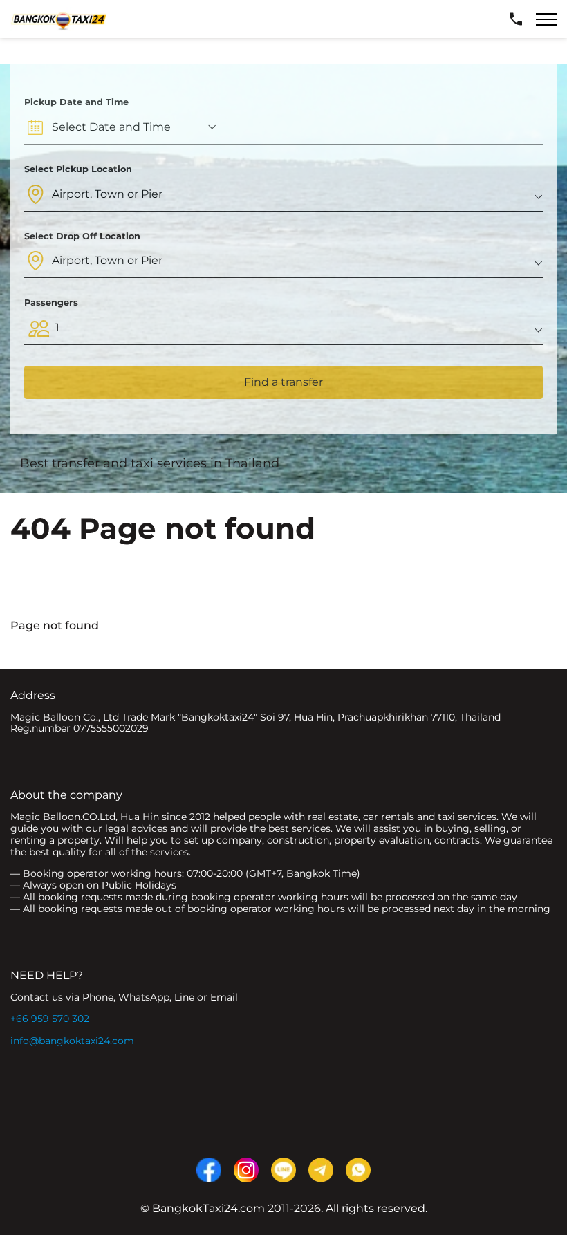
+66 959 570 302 (49, 1018)
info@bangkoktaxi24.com (72, 1040)
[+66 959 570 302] (516, 19)
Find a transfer (283, 382)
